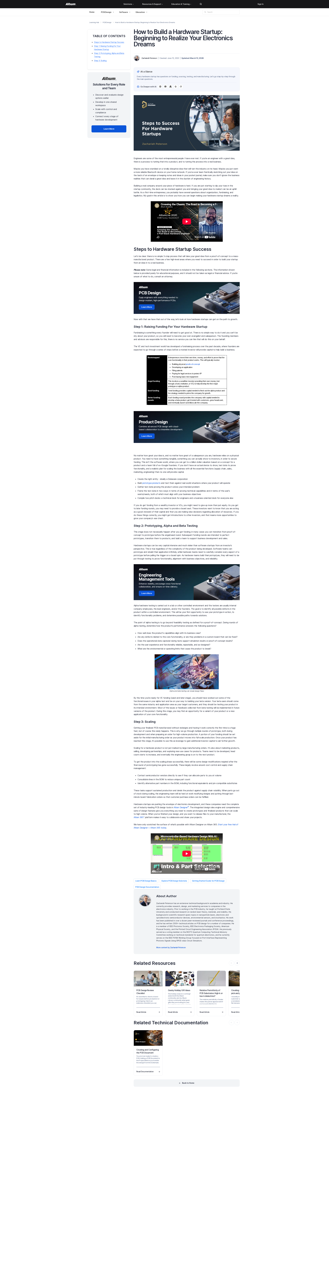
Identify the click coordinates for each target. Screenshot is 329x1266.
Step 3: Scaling (100, 60)
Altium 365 (139, 817)
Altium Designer (181, 807)
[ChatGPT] (160, 87)
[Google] (176, 87)
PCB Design (106, 12)
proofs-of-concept (193, 364)
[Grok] (181, 87)
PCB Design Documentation (147, 887)
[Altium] (71, 4)
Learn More (146, 307)
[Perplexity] (165, 87)
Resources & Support (151, 4)
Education (140, 12)
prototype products (151, 483)
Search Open (200, 4)
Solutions (128, 4)
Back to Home (188, 1083)
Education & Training (180, 4)
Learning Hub (94, 22)
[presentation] (237, 963)
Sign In (260, 4)
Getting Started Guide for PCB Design (208, 881)
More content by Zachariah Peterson (171, 947)
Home (91, 12)
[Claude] (170, 87)
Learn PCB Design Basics (146, 881)
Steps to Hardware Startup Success (109, 42)
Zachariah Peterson (149, 58)
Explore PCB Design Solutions (174, 881)
